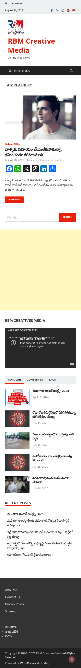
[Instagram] (62, 10)
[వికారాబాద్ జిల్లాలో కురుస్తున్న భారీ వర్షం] (17, 434)
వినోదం (17, 144)
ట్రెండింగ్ (8, 144)
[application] (40, 348)
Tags (52, 379)
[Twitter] (57, 10)
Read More (13, 198)
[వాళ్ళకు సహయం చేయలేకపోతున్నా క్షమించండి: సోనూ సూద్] (40, 117)
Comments (35, 379)
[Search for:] (40, 217)
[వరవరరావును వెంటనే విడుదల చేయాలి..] (17, 478)
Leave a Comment (50, 160)
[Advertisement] (40, 269)
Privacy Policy (14, 604)
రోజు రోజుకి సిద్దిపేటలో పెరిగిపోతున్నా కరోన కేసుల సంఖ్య (54, 414)
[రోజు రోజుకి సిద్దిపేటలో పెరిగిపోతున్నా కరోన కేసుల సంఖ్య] (17, 413)
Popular (14, 379)
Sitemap (10, 611)
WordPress (27, 663)
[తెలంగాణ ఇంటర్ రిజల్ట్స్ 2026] (17, 391)
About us (11, 590)
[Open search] (71, 70)
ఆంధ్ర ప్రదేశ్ (11, 631)
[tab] (14, 380)
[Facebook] (51, 10)
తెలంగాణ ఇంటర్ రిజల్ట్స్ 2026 (50, 390)
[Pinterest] (68, 10)
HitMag (44, 663)
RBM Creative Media (31, 45)
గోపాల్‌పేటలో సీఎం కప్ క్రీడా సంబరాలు (29, 554)
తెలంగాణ (11, 627)
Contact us (12, 597)
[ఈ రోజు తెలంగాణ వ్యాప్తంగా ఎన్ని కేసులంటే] (17, 456)
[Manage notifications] (72, 659)
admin (33, 160)
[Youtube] (73, 10)
